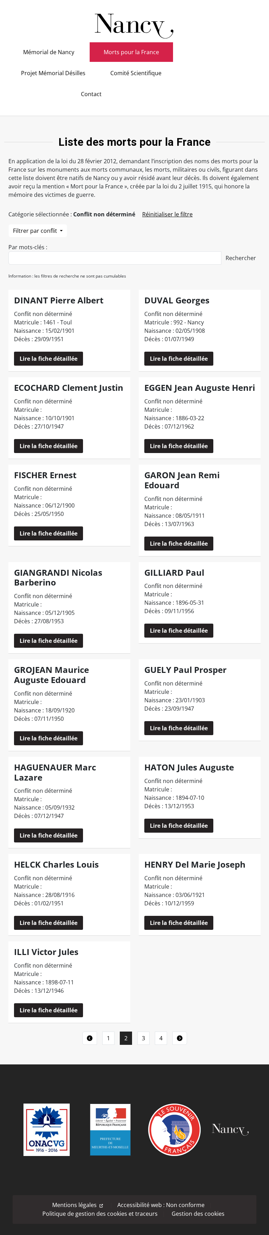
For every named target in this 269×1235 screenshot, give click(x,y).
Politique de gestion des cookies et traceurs (100, 1214)
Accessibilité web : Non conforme (161, 1205)
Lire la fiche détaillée (48, 358)
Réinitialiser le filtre (167, 214)
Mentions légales (74, 1205)
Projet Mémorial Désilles (53, 73)
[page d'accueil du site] (134, 24)
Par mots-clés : (27, 247)
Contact (91, 94)
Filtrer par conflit (35, 231)
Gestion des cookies (198, 1214)
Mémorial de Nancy (48, 52)
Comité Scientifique (135, 73)
